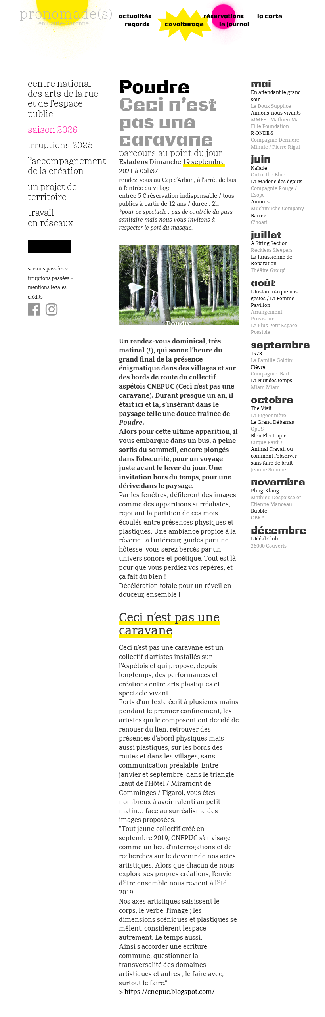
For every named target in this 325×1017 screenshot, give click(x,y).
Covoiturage (184, 24)
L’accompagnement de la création (63, 166)
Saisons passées (46, 269)
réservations (224, 16)
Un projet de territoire (52, 192)
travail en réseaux (50, 218)
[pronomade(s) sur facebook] (34, 310)
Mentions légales (47, 287)
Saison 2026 (53, 130)
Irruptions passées (49, 278)
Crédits (35, 297)
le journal (234, 24)
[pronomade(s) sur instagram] (52, 310)
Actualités (135, 16)
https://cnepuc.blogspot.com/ (169, 992)
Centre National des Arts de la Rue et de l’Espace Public (63, 99)
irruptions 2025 (60, 146)
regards (137, 24)
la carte (269, 16)
